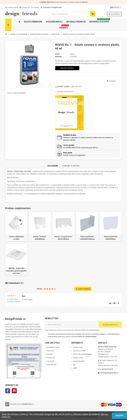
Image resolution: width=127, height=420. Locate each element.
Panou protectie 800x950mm (110, 238)
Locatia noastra (11, 7)
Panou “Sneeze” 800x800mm (40, 238)
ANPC (75, 368)
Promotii (49, 354)
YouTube (14, 390)
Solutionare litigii (78, 361)
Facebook (7, 390)
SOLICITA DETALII (67, 68)
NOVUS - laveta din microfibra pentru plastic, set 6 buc (16, 270)
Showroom (50, 351)
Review (39, 289)
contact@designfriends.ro (109, 373)
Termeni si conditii (79, 351)
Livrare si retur (78, 347)
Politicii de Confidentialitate (86, 336)
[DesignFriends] (21, 14)
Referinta (58, 56)
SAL (74, 365)
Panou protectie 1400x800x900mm (87, 238)
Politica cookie (78, 358)
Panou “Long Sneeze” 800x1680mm (63, 238)
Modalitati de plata (53, 347)
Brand (57, 54)
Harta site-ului (51, 365)
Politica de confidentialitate (82, 354)
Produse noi (51, 358)
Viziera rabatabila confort (16, 238)
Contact (36, 7)
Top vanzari (50, 361)
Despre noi (25, 7)
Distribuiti (112, 81)
